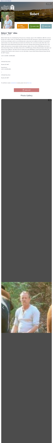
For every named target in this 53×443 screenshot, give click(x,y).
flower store (29, 82)
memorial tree (13, 82)
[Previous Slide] (3, 307)
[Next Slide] (50, 307)
